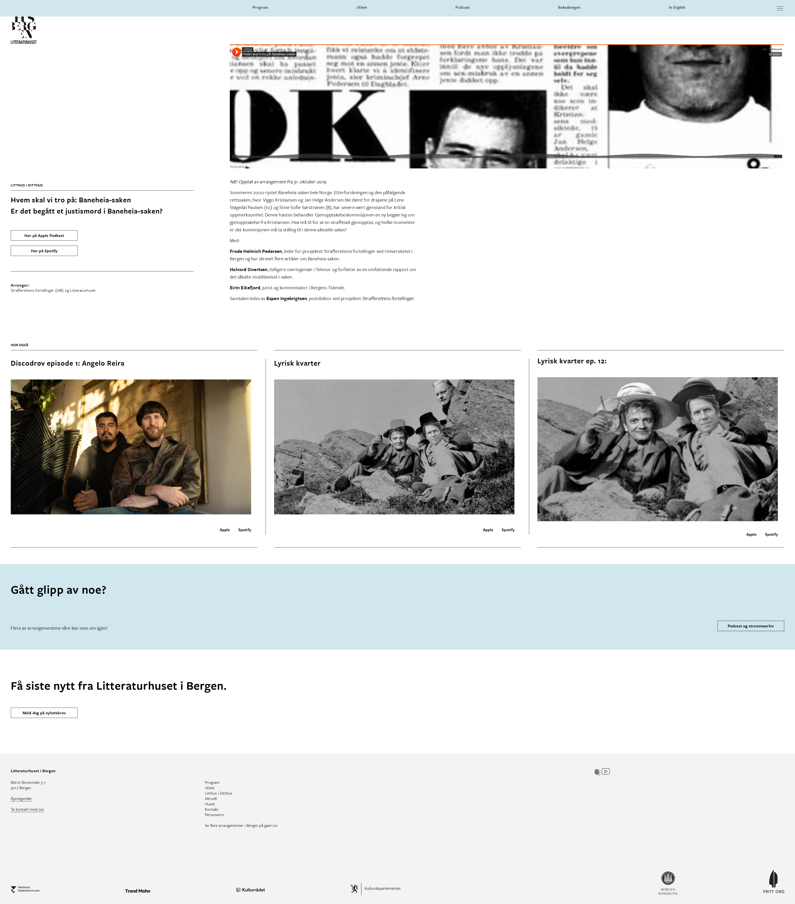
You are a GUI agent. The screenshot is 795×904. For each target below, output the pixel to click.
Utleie (362, 7)
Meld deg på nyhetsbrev (44, 713)
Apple (225, 529)
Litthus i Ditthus (218, 793)
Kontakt (211, 809)
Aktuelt (211, 798)
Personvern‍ (214, 814)
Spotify (244, 529)
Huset (210, 804)
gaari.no (271, 825)
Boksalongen (569, 7)
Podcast (462, 7)
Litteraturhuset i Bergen (33, 770)
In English (677, 7)
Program (260, 7)
